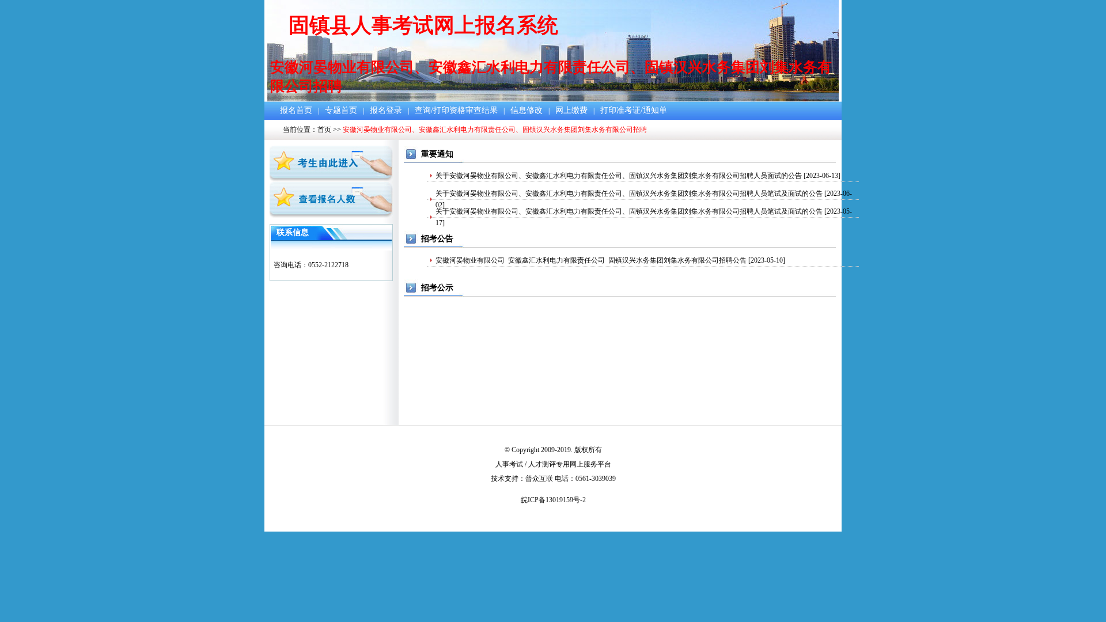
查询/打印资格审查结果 (456, 110)
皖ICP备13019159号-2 (553, 500)
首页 (324, 130)
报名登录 (386, 110)
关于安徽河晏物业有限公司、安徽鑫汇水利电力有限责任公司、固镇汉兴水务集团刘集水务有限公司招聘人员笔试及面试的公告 (629, 193)
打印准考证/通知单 (633, 110)
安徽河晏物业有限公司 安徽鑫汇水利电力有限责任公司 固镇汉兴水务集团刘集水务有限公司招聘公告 (591, 260)
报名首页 (296, 110)
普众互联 (539, 479)
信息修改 (526, 110)
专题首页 (341, 110)
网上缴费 (571, 110)
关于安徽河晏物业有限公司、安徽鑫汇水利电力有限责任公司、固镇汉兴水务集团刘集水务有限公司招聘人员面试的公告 (618, 176)
